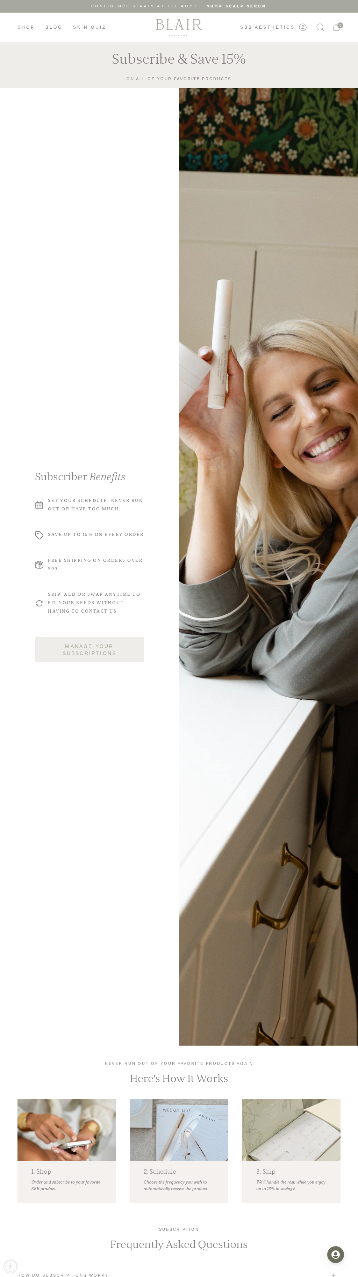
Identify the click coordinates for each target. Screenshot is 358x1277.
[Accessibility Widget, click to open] (10, 1266)
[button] (26, 27)
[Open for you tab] (335, 1254)
